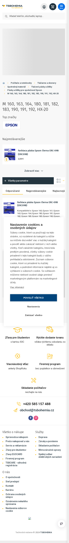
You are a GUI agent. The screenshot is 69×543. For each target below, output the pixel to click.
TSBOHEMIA (46, 532)
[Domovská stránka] (3, 83)
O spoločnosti (13, 477)
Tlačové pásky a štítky (41, 87)
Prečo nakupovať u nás (17, 441)
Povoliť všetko (33, 297)
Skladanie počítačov (49, 445)
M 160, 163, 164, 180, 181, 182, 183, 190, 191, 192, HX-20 (33, 93)
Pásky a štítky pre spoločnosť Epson (24, 90)
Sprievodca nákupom (17, 437)
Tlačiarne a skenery (46, 83)
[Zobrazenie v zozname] (59, 180)
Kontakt (9, 486)
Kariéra (9, 490)
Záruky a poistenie (48, 441)
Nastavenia (33, 306)
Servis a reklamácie (16, 445)
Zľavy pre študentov (16, 450)
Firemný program (15, 458)
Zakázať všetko (33, 315)
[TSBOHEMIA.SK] (12, 7)
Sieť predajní (12, 481)
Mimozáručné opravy (50, 450)
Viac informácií (17, 287)
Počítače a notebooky (21, 83)
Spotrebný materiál (16, 87)
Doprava (43, 437)
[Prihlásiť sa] (44, 6)
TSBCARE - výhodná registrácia (16, 464)
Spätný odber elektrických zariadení (50, 455)
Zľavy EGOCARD (14, 454)
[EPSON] (11, 125)
